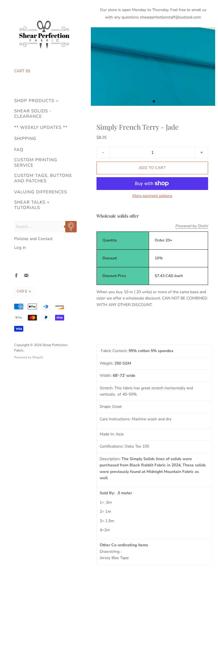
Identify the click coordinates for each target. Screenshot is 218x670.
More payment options (152, 196)
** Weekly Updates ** (41, 127)
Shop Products (34, 101)
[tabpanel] (153, 66)
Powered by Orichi (191, 226)
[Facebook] (16, 275)
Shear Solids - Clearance (32, 113)
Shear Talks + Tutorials (32, 205)
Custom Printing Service (35, 162)
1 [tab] (154, 103)
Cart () (22, 71)
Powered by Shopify (28, 357)
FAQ (19, 149)
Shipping (25, 138)
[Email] (26, 275)
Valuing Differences (40, 192)
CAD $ (22, 291)
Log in (20, 247)
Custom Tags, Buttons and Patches (43, 178)
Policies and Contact (33, 238)
